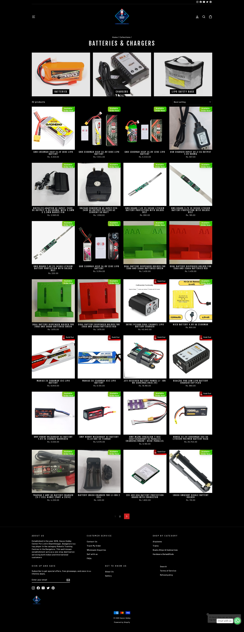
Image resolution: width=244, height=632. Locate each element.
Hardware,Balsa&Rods (163, 554)
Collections (125, 37)
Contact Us (92, 541)
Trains (156, 546)
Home (115, 37)
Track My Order (94, 546)
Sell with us (92, 554)
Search (163, 566)
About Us (109, 571)
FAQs (89, 558)
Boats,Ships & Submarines (165, 550)
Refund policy (166, 575)
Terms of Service (168, 571)
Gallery (108, 576)
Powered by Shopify (122, 622)
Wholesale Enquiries (96, 550)
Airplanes (157, 541)
